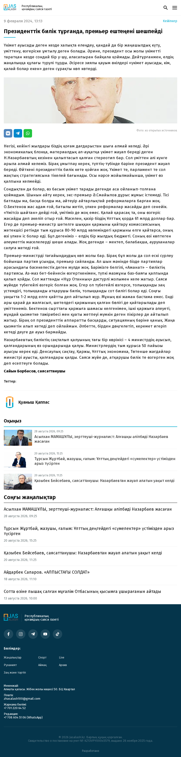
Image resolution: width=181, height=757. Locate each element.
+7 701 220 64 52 (15, 708)
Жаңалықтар (12, 657)
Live (61, 657)
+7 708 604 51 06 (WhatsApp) (23, 717)
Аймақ (42, 665)
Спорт (42, 657)
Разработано (90, 750)
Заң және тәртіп (15, 672)
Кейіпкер (170, 21)
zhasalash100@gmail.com (22, 698)
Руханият (10, 665)
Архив (63, 665)
